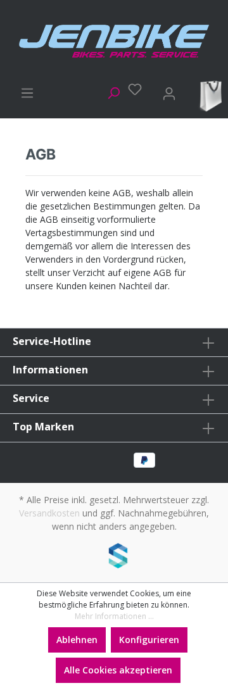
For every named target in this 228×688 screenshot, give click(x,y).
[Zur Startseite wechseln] (114, 41)
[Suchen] (109, 91)
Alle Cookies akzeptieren (118, 670)
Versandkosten (49, 513)
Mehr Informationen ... (114, 616)
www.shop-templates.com (114, 557)
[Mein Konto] (165, 91)
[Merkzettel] (131, 89)
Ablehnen (77, 640)
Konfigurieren (149, 640)
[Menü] (23, 91)
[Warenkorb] (208, 95)
